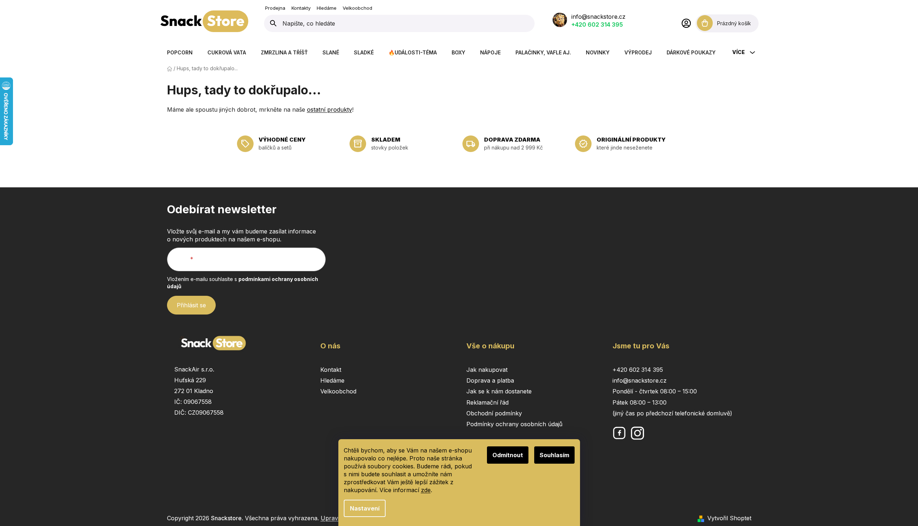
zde (426, 490)
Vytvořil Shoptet (729, 518)
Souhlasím (554, 455)
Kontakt (330, 369)
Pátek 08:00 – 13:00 (639, 402)
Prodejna (275, 8)
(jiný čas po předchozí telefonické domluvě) (672, 413)
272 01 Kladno (193, 390)
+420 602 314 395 (597, 24)
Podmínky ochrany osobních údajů (514, 424)
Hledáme (327, 8)
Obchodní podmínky (494, 413)
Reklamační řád (487, 402)
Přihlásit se (191, 305)
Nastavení (364, 508)
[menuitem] (180, 52)
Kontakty (301, 8)
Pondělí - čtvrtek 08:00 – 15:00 (654, 391)
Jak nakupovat (487, 369)
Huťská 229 (190, 380)
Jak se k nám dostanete (499, 391)
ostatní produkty (329, 109)
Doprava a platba (490, 380)
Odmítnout (507, 455)
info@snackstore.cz (598, 16)
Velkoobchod (357, 8)
